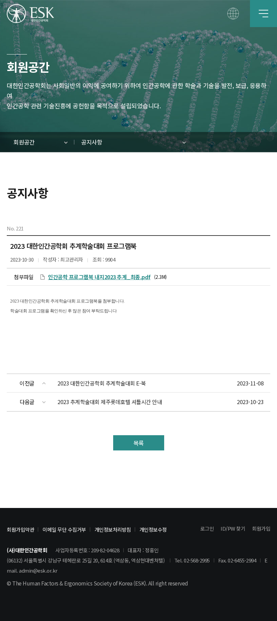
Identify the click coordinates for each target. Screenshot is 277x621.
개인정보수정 (153, 529)
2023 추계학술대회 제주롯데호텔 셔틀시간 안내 (109, 402)
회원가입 (261, 528)
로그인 (207, 528)
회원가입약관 (20, 529)
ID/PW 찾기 (233, 528)
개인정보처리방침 (113, 529)
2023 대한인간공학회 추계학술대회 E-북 (101, 383)
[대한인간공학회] (30, 13)
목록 (138, 443)
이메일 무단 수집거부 (64, 529)
